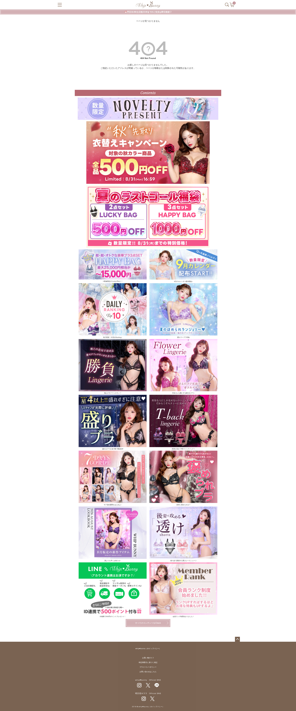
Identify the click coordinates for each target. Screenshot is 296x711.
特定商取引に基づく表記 (148, 662)
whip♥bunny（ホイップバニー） (148, 648)
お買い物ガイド (148, 658)
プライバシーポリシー (148, 667)
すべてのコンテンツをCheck (148, 623)
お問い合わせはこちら (148, 672)
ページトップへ (237, 639)
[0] (232, 5)
